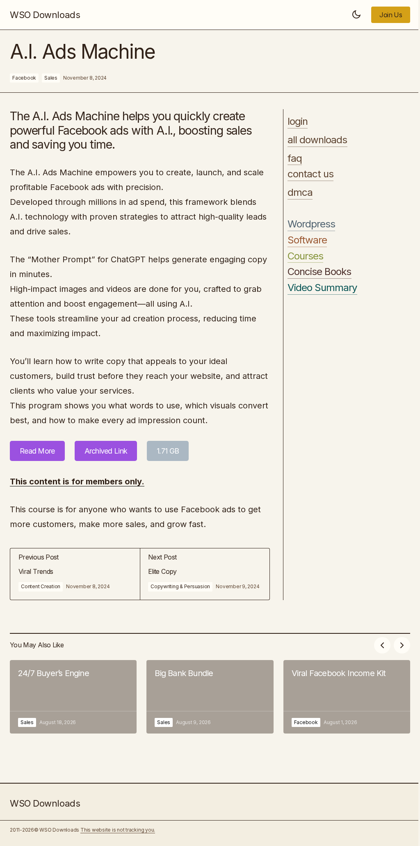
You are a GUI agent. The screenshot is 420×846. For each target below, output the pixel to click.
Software (307, 240)
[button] (356, 15)
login (298, 121)
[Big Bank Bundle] (209, 697)
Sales (50, 78)
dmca (300, 192)
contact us (310, 174)
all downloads (317, 140)
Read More (37, 451)
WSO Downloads (45, 14)
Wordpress (311, 224)
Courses (305, 256)
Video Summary (322, 287)
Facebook (24, 78)
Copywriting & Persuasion (180, 586)
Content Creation (40, 586)
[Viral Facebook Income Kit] (346, 697)
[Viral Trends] (75, 574)
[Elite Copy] (204, 574)
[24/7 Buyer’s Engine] (73, 697)
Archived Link (106, 451)
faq (295, 158)
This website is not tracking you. (117, 830)
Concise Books (320, 271)
